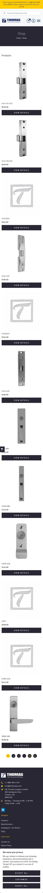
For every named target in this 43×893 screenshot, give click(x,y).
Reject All (21, 885)
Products (4, 820)
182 (29, 756)
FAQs (3, 831)
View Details (21, 112)
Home (18, 38)
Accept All (21, 873)
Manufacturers (7, 824)
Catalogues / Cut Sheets (10, 827)
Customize (21, 879)
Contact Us (5, 841)
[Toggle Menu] (38, 21)
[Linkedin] (3, 810)
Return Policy (6, 845)
